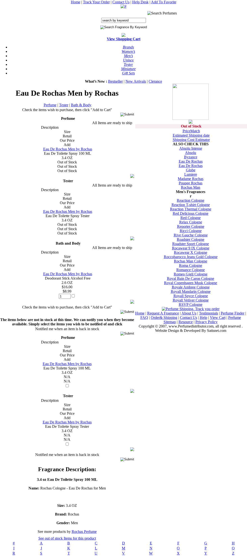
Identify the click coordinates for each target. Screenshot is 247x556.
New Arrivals (135, 81)
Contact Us (121, 2)
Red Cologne (190, 218)
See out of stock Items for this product (67, 538)
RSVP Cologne (190, 304)
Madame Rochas (190, 179)
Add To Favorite (163, 2)
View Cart (218, 317)
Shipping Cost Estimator (191, 140)
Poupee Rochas (190, 183)
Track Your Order (96, 2)
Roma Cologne (190, 265)
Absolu (190, 153)
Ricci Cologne (191, 231)
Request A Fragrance (163, 313)
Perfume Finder (232, 313)
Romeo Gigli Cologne (190, 274)
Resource (185, 322)
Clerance (155, 81)
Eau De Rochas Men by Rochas (67, 149)
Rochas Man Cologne (190, 261)
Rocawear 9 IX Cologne (190, 248)
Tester (63, 105)
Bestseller (115, 81)
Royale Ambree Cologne (191, 287)
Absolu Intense (190, 148)
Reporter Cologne (190, 226)
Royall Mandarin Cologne (191, 291)
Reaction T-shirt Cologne (191, 205)
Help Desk (140, 2)
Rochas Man (190, 187)
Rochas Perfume (84, 531)
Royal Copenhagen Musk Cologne (190, 283)
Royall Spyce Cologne (190, 296)
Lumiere (190, 174)
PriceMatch (191, 131)
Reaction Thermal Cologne (190, 209)
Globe (190, 170)
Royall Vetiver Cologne (191, 300)
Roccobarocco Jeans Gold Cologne (191, 257)
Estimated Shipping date (191, 135)
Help (203, 317)
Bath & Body (81, 105)
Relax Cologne (190, 222)
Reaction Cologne (190, 200)
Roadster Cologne (190, 239)
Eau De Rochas (191, 161)
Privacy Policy (206, 322)
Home (75, 2)
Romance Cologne (190, 270)
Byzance (190, 157)
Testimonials (208, 313)
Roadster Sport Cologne (190, 244)
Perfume (50, 105)
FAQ (144, 317)
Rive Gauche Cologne (191, 235)
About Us (188, 313)
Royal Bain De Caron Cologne (190, 278)
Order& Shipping (164, 317)
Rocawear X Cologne (190, 252)
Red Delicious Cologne (190, 213)
